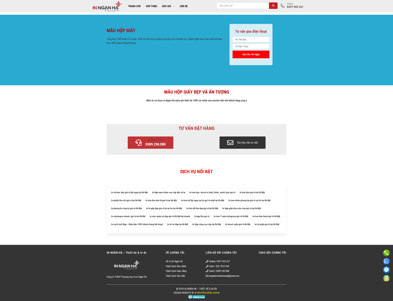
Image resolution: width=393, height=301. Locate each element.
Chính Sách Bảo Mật (175, 275)
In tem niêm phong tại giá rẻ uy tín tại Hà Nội (249, 200)
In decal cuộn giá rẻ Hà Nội (237, 224)
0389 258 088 (222, 271)
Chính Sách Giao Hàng (176, 271)
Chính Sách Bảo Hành (176, 266)
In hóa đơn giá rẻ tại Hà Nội (252, 192)
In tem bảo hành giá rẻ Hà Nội (266, 216)
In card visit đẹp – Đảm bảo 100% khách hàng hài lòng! (137, 224)
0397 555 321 (223, 261)
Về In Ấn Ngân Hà (174, 261)
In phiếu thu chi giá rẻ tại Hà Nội (126, 200)
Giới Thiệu (151, 6)
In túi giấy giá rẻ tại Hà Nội (267, 224)
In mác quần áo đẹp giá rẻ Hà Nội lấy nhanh (170, 216)
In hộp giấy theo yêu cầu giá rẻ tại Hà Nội (241, 208)
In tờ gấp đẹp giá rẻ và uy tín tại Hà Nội (164, 208)
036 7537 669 (222, 266)
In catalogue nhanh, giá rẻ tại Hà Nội (128, 216)
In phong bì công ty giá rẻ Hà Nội (126, 208)
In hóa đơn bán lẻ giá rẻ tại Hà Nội (161, 200)
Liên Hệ (184, 6)
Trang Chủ (134, 6)
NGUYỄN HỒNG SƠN (207, 292)
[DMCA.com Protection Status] (196, 296)
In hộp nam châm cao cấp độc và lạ (168, 192)
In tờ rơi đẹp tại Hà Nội (177, 224)
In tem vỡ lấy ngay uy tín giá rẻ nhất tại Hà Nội (202, 200)
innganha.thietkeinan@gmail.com (224, 275)
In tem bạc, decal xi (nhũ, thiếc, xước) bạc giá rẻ (212, 192)
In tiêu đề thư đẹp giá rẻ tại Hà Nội (202, 208)
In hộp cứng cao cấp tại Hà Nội (206, 224)
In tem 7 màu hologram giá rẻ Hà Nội (231, 216)
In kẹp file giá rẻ (201, 216)
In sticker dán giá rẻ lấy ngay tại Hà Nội (129, 192)
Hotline (290, 4)
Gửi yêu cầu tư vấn (247, 142)
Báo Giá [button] (166, 6)
